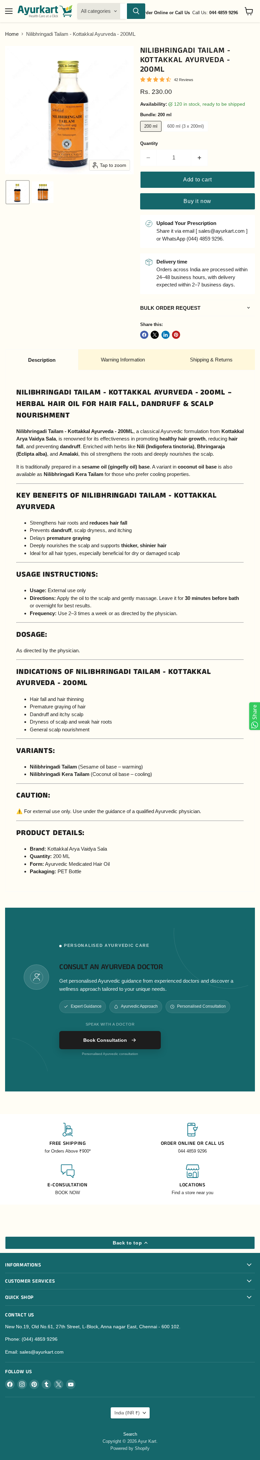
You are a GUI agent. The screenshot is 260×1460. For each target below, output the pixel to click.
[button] (17, 192)
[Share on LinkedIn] (165, 335)
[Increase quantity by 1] (199, 157)
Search (130, 1434)
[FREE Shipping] (67, 1138)
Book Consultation (105, 1040)
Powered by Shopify (130, 1448)
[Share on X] (155, 335)
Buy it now (197, 201)
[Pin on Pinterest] (176, 335)
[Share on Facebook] (144, 335)
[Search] (136, 11)
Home (12, 34)
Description (42, 360)
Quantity (149, 143)
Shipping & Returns (211, 359)
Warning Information (123, 359)
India (126, 1412)
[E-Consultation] (67, 1180)
